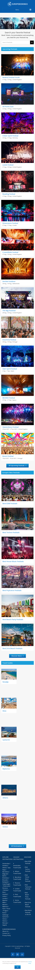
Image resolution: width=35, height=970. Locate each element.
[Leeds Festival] (17, 142)
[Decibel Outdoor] (17, 259)
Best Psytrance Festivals (12, 590)
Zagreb (4, 925)
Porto (8, 908)
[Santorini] (9, 728)
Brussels (5, 880)
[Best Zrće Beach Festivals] (17, 635)
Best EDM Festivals (10, 503)
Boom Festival (8, 456)
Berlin (4, 876)
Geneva (5, 890)
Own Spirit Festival (9, 369)
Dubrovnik (6, 886)
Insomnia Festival (9, 340)
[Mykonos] (9, 757)
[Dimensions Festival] (17, 201)
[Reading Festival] (17, 172)
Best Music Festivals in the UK (28, 912)
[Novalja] (9, 670)
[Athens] (9, 786)
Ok (17, 967)
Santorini (6, 740)
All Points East (7, 106)
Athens (5, 798)
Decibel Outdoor (9, 281)
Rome (4, 913)
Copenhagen (6, 884)
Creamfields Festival (10, 252)
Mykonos (6, 769)
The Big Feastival (9, 310)
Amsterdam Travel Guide (17, 867)
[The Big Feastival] (17, 288)
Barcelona (5, 872)
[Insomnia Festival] (17, 317)
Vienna (4, 921)
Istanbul (4, 894)
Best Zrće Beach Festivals (12, 648)
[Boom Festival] (17, 434)
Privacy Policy (6, 935)
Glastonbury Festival (10, 427)
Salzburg (5, 915)
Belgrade (5, 874)
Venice (5, 827)
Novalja (5, 682)
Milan (4, 902)
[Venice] (9, 815)
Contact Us (5, 933)
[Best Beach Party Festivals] (17, 606)
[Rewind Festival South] (17, 55)
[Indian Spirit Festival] (17, 113)
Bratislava (5, 878)
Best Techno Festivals (11, 532)
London (4, 898)
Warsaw (4, 923)
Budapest (5, 882)
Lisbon (4, 896)
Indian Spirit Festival (10, 136)
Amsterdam (6, 863)
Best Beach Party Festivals (13, 619)
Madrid (4, 900)
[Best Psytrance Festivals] (17, 577)
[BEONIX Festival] (17, 376)
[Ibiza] (9, 699)
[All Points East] (17, 84)
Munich (4, 904)
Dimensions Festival (10, 223)
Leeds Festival (7, 165)
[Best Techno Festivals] (17, 519)
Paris (4, 908)
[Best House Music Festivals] (17, 548)
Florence (5, 888)
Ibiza (4, 711)
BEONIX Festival (8, 398)
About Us (5, 931)
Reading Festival (8, 194)
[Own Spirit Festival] (17, 346)
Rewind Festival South (11, 77)
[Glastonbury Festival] (17, 405)
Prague (5, 910)
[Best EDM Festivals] (17, 490)
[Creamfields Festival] (17, 230)
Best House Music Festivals (13, 561)
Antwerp (5, 865)
